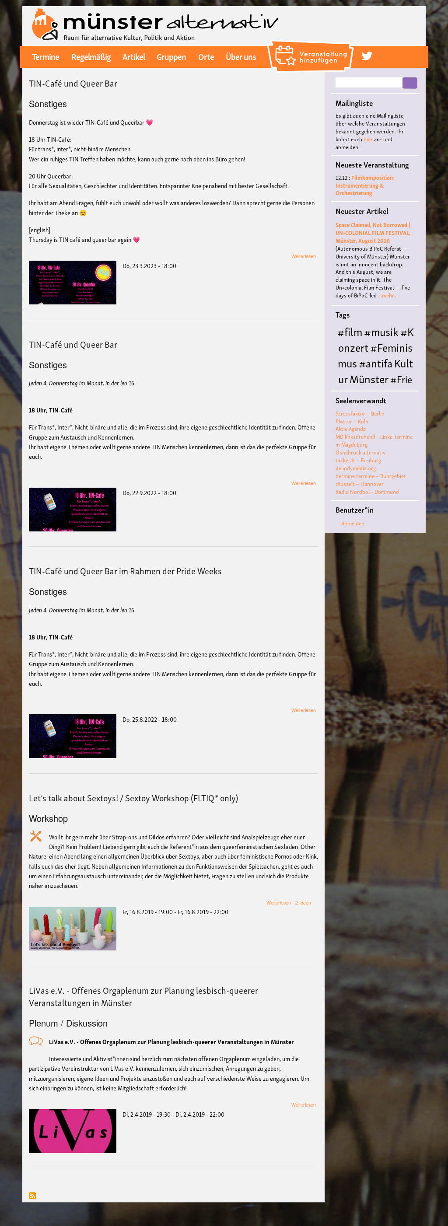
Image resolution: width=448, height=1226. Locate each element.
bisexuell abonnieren (32, 1196)
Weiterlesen (303, 256)
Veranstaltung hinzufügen (311, 43)
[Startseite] (155, 25)
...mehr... (388, 295)
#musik (381, 331)
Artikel (133, 56)
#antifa (375, 362)
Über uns (241, 56)
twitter (367, 56)
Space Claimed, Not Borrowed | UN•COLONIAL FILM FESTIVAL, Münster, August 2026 (373, 232)
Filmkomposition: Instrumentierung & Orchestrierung (365, 185)
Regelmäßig (91, 56)
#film (349, 331)
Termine (45, 56)
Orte (206, 56)
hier (368, 138)
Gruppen (171, 56)
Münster (369, 378)
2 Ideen (303, 902)
